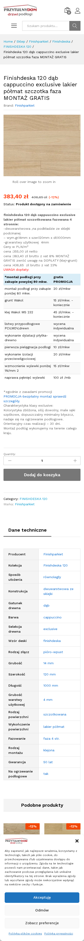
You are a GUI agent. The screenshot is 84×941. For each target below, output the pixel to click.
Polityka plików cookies (25, 933)
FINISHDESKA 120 (33, 499)
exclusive (50, 629)
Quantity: (10, 454)
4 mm (47, 700)
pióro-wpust (53, 652)
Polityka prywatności (58, 933)
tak (45, 774)
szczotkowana (54, 714)
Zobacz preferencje (42, 923)
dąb (46, 605)
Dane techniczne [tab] (27, 530)
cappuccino (52, 617)
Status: (9, 204)
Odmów (42, 910)
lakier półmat (53, 727)
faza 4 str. (51, 738)
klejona (48, 750)
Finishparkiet (25, 105)
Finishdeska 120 (55, 565)
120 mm (49, 674)
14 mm (48, 663)
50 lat (48, 762)
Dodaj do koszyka (42, 474)
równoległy (52, 577)
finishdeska (52, 641)
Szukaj (74, 26)
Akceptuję (42, 897)
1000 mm (50, 685)
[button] (77, 841)
